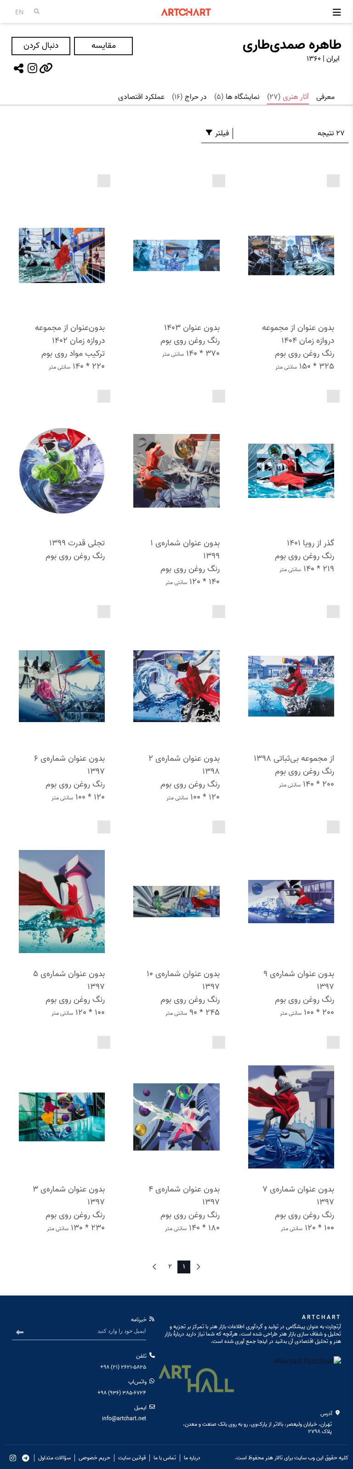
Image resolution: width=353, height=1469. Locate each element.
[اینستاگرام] (32, 68)
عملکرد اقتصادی (141, 97)
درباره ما (192, 1458)
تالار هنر (274, 1457)
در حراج (189, 97)
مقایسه (103, 45)
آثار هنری (288, 97)
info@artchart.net (124, 1418)
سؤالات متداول (54, 1458)
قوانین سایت (132, 1458)
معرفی (325, 97)
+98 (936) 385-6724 (121, 1392)
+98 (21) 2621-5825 (123, 1367)
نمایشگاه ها (237, 97)
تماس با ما (165, 1458)
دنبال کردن (40, 45)
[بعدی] (154, 1267)
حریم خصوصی (94, 1458)
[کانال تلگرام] (25, 1458)
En (19, 11)
